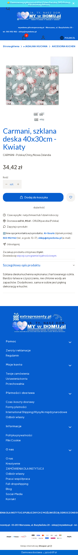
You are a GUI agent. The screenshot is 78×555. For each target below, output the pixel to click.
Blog (9, 488)
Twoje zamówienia (17, 373)
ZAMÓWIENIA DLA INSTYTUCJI (25, 468)
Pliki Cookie (13, 440)
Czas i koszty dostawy (20, 401)
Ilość (5, 177)
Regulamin (12, 355)
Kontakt (11, 499)
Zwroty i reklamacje (18, 350)
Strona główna (11, 46)
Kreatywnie (13, 463)
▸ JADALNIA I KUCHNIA (36, 46)
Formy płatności (16, 406)
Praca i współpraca (18, 478)
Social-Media (14, 494)
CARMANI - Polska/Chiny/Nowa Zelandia (27, 154)
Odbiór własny (15, 417)
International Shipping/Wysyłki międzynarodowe (36, 412)
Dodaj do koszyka (36, 197)
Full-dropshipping (17, 483)
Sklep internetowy (35, 546)
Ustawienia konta (16, 378)
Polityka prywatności (19, 435)
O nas (9, 458)
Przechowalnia (15, 383)
